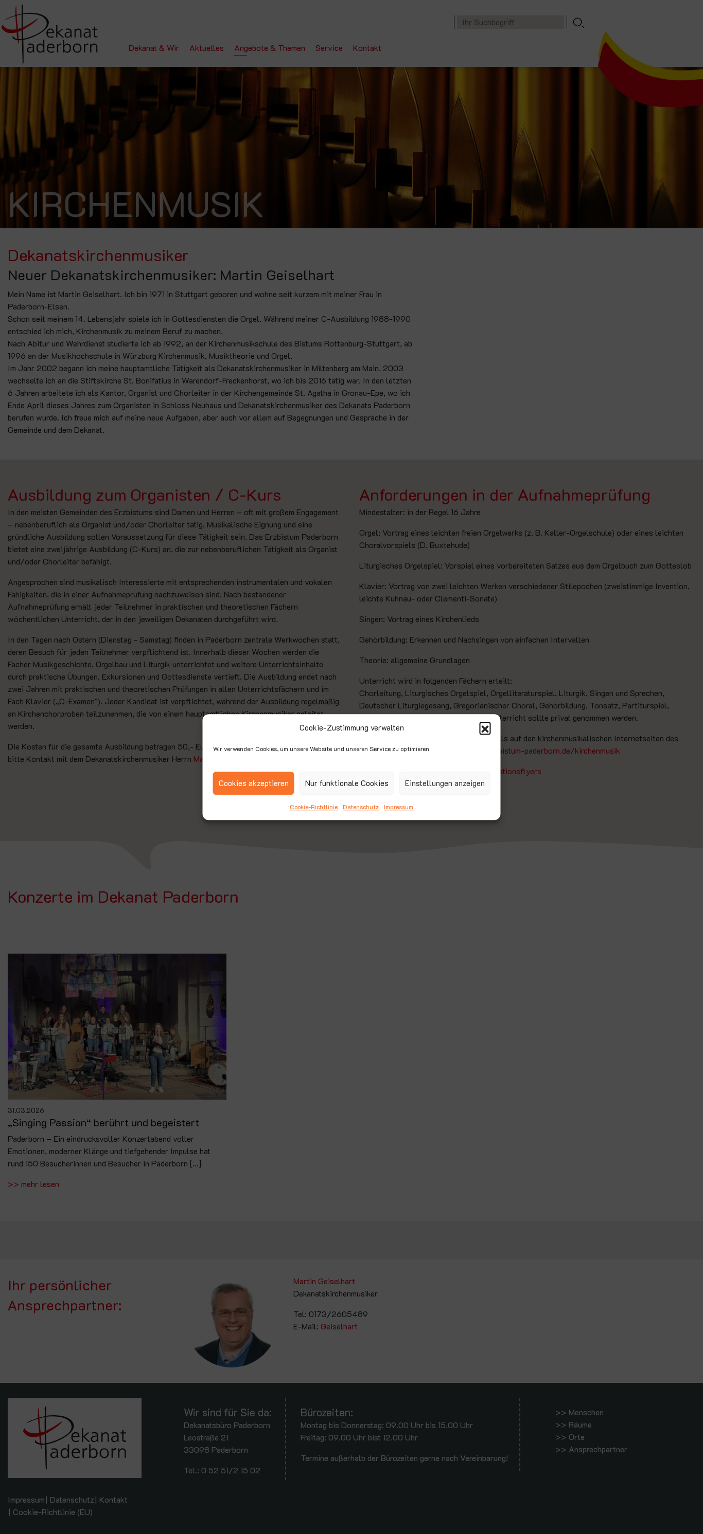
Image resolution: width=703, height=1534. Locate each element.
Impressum (398, 806)
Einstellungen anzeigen (445, 783)
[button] (485, 728)
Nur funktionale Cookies (347, 783)
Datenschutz (361, 806)
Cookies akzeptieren (254, 783)
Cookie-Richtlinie (314, 806)
